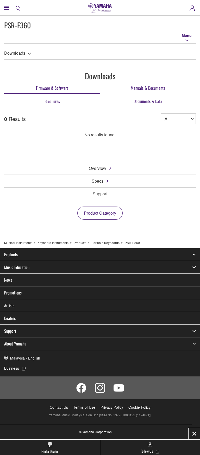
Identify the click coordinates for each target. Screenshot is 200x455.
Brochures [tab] (52, 101)
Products (80, 242)
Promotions (13, 293)
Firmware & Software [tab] (52, 88)
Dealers (10, 318)
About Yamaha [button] (15, 344)
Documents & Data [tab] (148, 101)
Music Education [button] (16, 267)
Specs (97, 181)
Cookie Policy (139, 407)
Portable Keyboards (105, 242)
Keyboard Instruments (53, 242)
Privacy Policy (112, 407)
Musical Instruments (18, 242)
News (8, 280)
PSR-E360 (132, 242)
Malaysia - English (25, 358)
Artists (9, 305)
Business (11, 368)
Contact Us (59, 407)
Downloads (14, 53)
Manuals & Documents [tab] (148, 88)
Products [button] (11, 254)
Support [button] (10, 331)
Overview (97, 168)
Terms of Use (84, 407)
